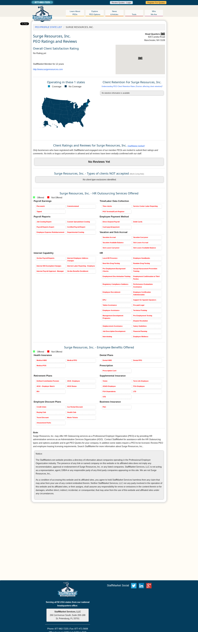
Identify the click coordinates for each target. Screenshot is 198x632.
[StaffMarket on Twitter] (134, 585)
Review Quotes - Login (121, 2)
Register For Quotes (156, 2)
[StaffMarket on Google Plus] (149, 585)
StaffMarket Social (118, 585)
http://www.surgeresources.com (48, 69)
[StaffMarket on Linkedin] (142, 585)
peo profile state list (48, 27)
